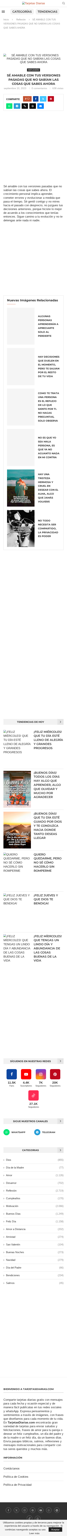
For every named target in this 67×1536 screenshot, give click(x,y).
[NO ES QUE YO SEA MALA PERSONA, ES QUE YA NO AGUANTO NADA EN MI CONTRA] (21, 447)
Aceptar (55, 1529)
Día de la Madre (35, 1167)
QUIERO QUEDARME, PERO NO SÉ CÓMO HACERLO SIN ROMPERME (48, 862)
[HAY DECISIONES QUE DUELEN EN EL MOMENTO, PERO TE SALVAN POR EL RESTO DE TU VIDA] (21, 366)
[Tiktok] (29, 1518)
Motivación (35, 1206)
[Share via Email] (40, 106)
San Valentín (35, 1244)
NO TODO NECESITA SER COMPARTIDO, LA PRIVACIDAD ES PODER (48, 528)
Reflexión (21, 19)
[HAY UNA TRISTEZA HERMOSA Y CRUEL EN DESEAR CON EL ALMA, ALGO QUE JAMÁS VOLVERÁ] (21, 488)
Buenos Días (35, 1213)
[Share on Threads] (32, 106)
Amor (35, 1175)
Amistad (35, 1236)
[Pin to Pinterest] (51, 99)
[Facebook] (8, 1510)
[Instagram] (24, 1510)
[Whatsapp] (49, 1510)
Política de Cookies (15, 1476)
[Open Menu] (3, 11)
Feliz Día (35, 1221)
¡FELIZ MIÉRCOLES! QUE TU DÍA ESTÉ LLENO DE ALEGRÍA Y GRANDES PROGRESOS (48, 740)
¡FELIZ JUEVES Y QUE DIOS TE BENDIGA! (46, 899)
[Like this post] (28, 99)
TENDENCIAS (47, 11)
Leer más (34, 1533)
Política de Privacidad (17, 1484)
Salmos (35, 1283)
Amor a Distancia (35, 1229)
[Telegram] (57, 1510)
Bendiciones (35, 1275)
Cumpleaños (35, 1198)
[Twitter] (16, 1510)
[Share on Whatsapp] (9, 106)
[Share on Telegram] (17, 106)
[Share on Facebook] (35, 99)
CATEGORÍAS (22, 11)
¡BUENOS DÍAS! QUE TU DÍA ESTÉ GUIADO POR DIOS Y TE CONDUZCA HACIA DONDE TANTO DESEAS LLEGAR (48, 826)
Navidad (35, 1259)
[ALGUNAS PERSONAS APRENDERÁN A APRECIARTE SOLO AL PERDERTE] (21, 326)
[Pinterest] (32, 1510)
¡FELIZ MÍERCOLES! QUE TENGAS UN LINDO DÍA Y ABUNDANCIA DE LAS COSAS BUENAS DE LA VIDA (48, 948)
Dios (35, 1159)
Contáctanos (11, 1468)
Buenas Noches (35, 1252)
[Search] (63, 3)
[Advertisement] (33, 42)
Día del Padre (35, 1267)
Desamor (35, 1182)
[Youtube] (40, 1510)
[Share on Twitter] (43, 99)
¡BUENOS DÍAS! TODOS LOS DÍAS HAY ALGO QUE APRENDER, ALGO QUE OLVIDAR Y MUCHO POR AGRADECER (47, 785)
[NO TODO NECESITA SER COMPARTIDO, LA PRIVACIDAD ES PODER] (21, 528)
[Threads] (37, 1518)
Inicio (6, 19)
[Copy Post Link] (25, 106)
